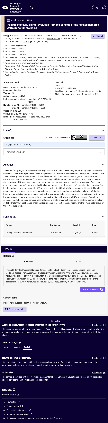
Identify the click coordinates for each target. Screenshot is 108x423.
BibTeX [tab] (79, 261)
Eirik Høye (27, 41)
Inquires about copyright (18, 414)
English (27, 347)
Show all (99, 36)
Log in (97, 7)
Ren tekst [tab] (28, 261)
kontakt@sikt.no (54, 418)
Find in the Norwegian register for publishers (74, 94)
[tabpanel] (54, 276)
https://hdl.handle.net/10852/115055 (28, 108)
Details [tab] (9, 249)
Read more (97, 325)
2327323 (17, 111)
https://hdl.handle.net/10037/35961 (28, 105)
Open (95, 138)
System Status (9, 395)
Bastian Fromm (53, 38)
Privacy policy (13, 406)
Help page (7, 389)
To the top (55, 321)
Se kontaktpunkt (16, 309)
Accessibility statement (17, 410)
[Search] (31, 7)
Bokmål (7, 347)
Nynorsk (17, 347)
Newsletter (11, 402)
